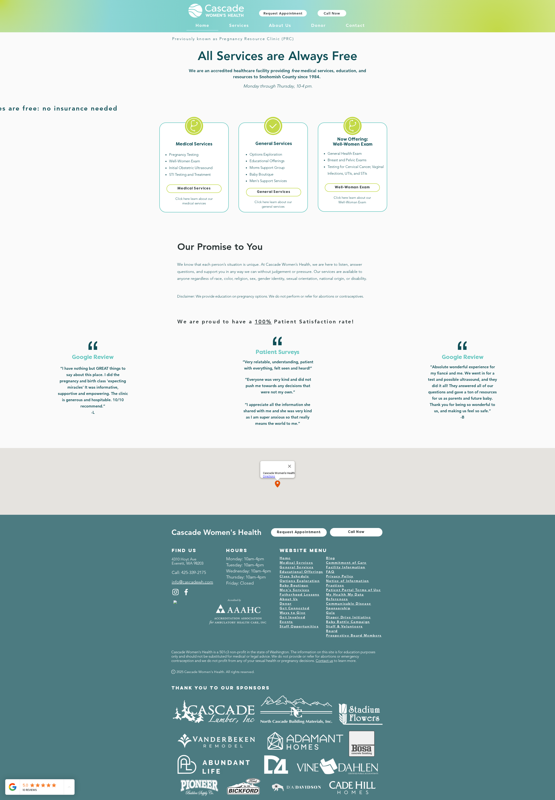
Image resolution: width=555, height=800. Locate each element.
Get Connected (294, 608)
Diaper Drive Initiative (348, 617)
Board (332, 631)
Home (285, 558)
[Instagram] (175, 592)
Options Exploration (300, 581)
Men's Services (295, 590)
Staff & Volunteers (344, 626)
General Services (296, 567)
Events (286, 622)
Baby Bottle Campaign (348, 622)
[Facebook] (186, 592)
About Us (289, 599)
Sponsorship (338, 608)
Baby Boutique (294, 585)
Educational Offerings (301, 572)
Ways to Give (293, 613)
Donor (286, 603)
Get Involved (292, 617)
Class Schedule (294, 576)
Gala (330, 613)
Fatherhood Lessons (300, 594)
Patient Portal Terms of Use (353, 590)
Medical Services (296, 562)
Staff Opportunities (299, 626)
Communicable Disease (348, 603)
